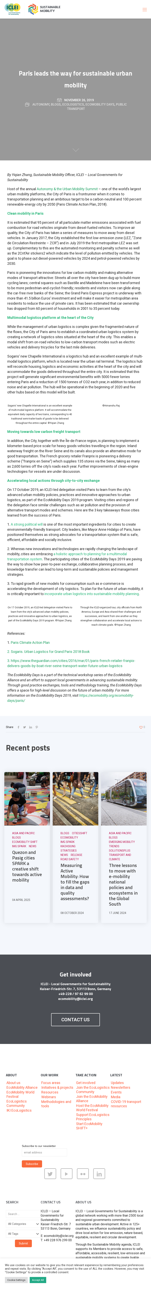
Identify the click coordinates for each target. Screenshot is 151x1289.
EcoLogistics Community (16, 1103)
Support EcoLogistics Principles (93, 1117)
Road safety (70, 859)
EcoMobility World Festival (20, 1094)
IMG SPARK (19, 846)
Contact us (75, 1019)
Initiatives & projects (57, 1087)
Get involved (85, 1083)
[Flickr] (84, 1178)
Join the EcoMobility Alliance (92, 1098)
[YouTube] (67, 1178)
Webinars (48, 1097)
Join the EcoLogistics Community (93, 1089)
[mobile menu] (144, 9)
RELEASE (76, 855)
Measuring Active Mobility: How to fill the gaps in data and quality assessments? (75, 882)
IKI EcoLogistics (19, 1110)
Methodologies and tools (56, 1104)
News (32, 846)
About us (13, 1083)
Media (115, 1097)
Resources (49, 1092)
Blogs (56, 104)
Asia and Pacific (23, 833)
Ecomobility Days (100, 104)
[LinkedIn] (100, 1178)
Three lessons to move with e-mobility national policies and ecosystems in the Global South (123, 884)
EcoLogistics (73, 104)
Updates (117, 1083)
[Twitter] (51, 1178)
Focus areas (50, 1083)
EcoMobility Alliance (22, 1087)
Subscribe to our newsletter (39, 1146)
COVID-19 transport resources (126, 1104)
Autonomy (40, 104)
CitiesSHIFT (79, 833)
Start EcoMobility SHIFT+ (89, 1126)
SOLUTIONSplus (119, 850)
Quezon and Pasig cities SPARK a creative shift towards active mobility (27, 866)
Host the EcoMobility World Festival (92, 1108)
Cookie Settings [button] (16, 1280)
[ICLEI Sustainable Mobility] (34, 9)
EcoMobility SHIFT (25, 841)
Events (116, 1092)
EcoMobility (69, 837)
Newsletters (120, 1087)
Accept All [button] (38, 1280)
